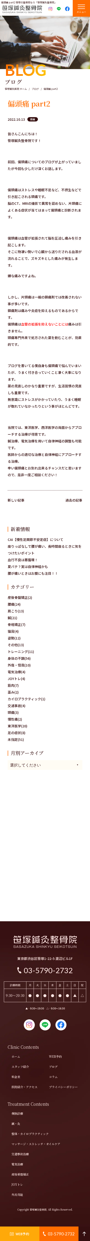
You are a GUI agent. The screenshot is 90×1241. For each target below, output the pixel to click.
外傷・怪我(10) (19, 665)
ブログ (53, 1066)
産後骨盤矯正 (20, 1174)
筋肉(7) (13, 685)
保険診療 (17, 1113)
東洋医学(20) (17, 725)
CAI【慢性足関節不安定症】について (35, 539)
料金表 (16, 1077)
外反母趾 (17, 1194)
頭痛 (32, 119)
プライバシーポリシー (63, 1087)
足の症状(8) (16, 732)
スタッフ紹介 (20, 1066)
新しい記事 (16, 500)
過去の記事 (74, 500)
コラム (53, 1077)
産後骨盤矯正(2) (20, 597)
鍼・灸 (16, 1123)
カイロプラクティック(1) (26, 698)
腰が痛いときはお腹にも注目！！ (33, 573)
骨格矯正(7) (16, 624)
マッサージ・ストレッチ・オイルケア (36, 1144)
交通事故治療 (20, 1154)
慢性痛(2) (15, 719)
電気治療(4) (16, 671)
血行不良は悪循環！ (23, 559)
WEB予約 (55, 1056)
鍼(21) (12, 617)
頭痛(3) (13, 712)
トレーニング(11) (21, 651)
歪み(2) (13, 692)
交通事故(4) (16, 705)
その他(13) (16, 644)
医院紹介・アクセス (24, 1087)
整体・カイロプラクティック (30, 1134)
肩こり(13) (16, 611)
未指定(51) (16, 739)
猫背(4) (13, 631)
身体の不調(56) (19, 658)
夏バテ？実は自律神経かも (28, 566)
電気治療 (17, 1164)
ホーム (16, 1056)
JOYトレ (17, 1184)
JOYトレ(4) (16, 678)
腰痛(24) (14, 604)
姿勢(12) (14, 638)
